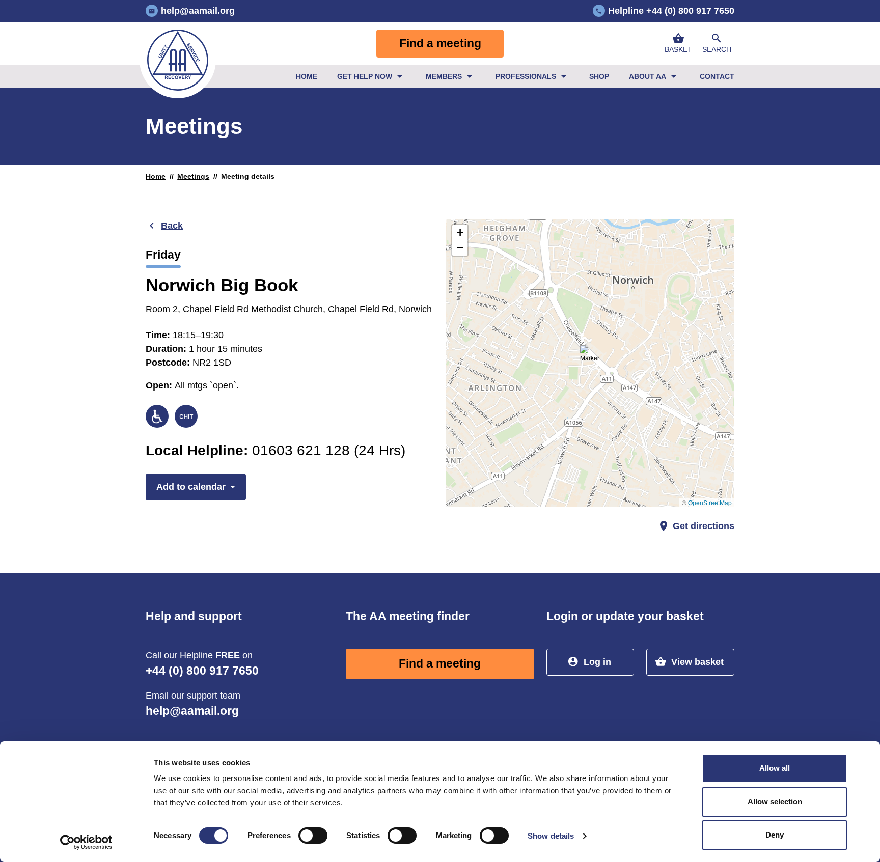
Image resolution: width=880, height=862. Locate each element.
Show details (551, 835)
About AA (647, 76)
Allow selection (775, 801)
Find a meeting (440, 43)
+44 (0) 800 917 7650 (202, 670)
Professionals (526, 76)
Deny (774, 834)
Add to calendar (191, 487)
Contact (717, 76)
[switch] (312, 835)
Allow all (774, 768)
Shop (599, 76)
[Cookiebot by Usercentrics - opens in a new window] (86, 842)
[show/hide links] (400, 76)
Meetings (193, 176)
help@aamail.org (192, 711)
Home (306, 76)
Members (444, 76)
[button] (716, 43)
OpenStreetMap (710, 502)
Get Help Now (364, 76)
